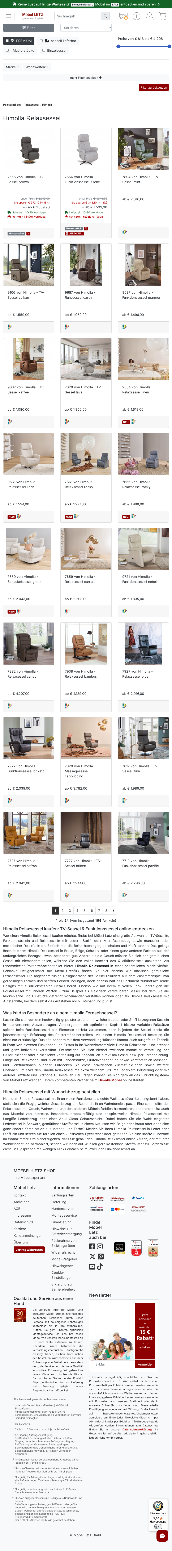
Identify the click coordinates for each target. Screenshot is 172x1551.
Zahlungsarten (62, 1195)
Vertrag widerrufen (29, 1249)
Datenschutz (24, 1222)
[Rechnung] (141, 1209)
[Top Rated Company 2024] (119, 1248)
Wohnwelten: (36, 67)
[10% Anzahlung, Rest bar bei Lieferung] (120, 1198)
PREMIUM (23, 41)
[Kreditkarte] (120, 1209)
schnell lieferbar (62, 41)
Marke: (11, 67)
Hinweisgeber (62, 1266)
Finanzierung (61, 1222)
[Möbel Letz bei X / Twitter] (92, 1257)
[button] (136, 16)
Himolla (47, 104)
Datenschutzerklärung (137, 1429)
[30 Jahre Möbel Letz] (20, 1315)
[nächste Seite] (113, 911)
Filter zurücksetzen (154, 87)
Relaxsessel (31, 104)
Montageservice (64, 1215)
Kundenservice (62, 1209)
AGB (17, 1209)
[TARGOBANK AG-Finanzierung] (99, 1209)
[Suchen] (105, 16)
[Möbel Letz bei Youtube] (92, 1267)
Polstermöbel (12, 104)
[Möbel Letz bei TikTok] (100, 1267)
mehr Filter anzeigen (84, 77)
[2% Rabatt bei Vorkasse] (99, 1198)
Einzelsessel (56, 50)
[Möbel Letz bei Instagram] (100, 1246)
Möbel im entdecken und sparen (87, 4)
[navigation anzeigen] (9, 16)
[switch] (158, 1526)
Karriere (20, 1229)
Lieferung (58, 1202)
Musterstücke (22, 50)
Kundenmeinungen (28, 1235)
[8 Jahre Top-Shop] (153, 1248)
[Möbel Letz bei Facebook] (92, 1246)
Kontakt (20, 1195)
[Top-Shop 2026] (136, 1248)
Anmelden (21, 1202)
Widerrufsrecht (63, 1252)
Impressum (22, 1215)
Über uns (21, 1242)
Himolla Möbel (110, 1080)
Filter (30, 28)
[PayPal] (141, 1198)
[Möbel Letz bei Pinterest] (101, 1257)
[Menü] (165, 1501)
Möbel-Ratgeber (64, 1259)
